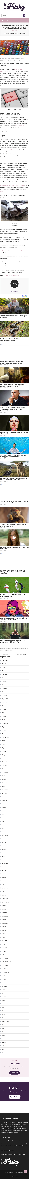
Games (4, 804)
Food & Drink (5, 790)
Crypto (3, 748)
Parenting (4, 947)
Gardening (4, 807)
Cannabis (4, 702)
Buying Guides (6, 698)
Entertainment (5, 769)
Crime (3, 744)
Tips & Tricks (5, 1021)
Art (3, 670)
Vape (3, 1038)
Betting (4, 684)
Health (3, 846)
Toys (3, 1028)
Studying (4, 996)
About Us (4, 1175)
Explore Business (14, 1097)
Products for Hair (6, 961)
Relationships (5, 972)
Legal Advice (5, 888)
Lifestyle (4, 895)
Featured (4, 783)
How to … (4, 870)
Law (3, 884)
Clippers (4, 727)
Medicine (4, 912)
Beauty (4, 681)
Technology (5, 1010)
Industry (4, 874)
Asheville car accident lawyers (12, 648)
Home (3, 860)
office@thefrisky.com (9, 1150)
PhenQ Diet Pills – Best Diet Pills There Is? (8, 654)
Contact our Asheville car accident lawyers (12, 185)
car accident (15, 149)
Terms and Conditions (23, 1175)
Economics (5, 762)
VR (3, 1049)
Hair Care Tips (5, 832)
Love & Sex (5, 898)
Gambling (4, 800)
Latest (15, 1175)
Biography (4, 688)
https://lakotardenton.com (12, 275)
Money (4, 919)
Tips (3, 1017)
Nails (3, 937)
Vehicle (4, 1042)
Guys (3, 825)
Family (3, 776)
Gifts (3, 811)
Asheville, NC (8, 149)
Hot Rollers (5, 867)
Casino (4, 709)
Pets (3, 954)
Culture (4, 751)
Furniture (4, 793)
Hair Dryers (5, 835)
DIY (3, 758)
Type (3, 1035)
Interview (4, 881)
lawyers (11, 650)
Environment (5, 772)
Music (3, 933)
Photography (5, 958)
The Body (4, 1014)
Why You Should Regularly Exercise (23, 654)
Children (4, 720)
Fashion (4, 779)
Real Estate (5, 965)
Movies (4, 926)
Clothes (4, 730)
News (3, 944)
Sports (3, 993)
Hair (3, 828)
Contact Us (10, 1175)
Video (3, 1045)
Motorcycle (5, 923)
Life (3, 891)
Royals (4, 979)
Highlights (4, 849)
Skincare (4, 989)
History (4, 853)
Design (4, 755)
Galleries (4, 797)
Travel (3, 1031)
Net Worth (4, 940)
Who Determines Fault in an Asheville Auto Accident (15, 250)
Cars (22, 58)
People (4, 951)
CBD (3, 712)
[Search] (24, 15)
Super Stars (5, 1003)
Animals (4, 663)
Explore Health (14, 1072)
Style (3, 1000)
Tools (3, 1024)
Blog (3, 691)
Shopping (4, 986)
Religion (4, 975)
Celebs (4, 716)
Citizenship (5, 723)
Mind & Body (5, 916)
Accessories (5, 660)
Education (2, 60)
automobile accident (20, 125)
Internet (4, 877)
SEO (3, 982)
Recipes (4, 968)
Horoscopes (5, 863)
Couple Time (5, 737)
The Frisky (4, 58)
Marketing (4, 909)
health (1, 191)
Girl (3, 814)
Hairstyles (4, 842)
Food (3, 786)
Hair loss (4, 839)
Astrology (4, 674)
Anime (3, 667)
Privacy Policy (15, 1176)
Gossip (4, 818)
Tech (3, 1007)
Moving (4, 930)
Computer (4, 734)
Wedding (4, 1052)
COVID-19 (4, 741)
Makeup (4, 905)
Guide (3, 821)
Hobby (3, 856)
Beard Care (5, 677)
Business (17, 58)
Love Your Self (6, 902)
